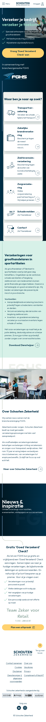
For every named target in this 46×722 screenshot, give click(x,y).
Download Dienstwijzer (21, 345)
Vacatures (28, 667)
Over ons (28, 663)
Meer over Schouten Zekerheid (20, 469)
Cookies (18, 667)
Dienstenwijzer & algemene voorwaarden (14, 678)
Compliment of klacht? (34, 675)
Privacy (27, 671)
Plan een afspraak (21, 627)
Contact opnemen (14, 663)
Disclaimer (17, 671)
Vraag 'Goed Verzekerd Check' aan (23, 53)
